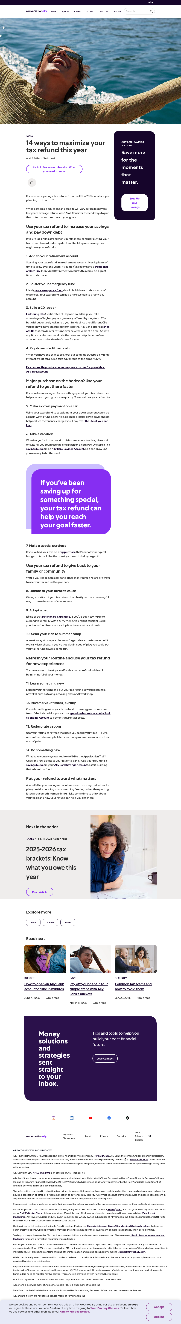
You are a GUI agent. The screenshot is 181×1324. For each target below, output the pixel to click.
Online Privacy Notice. (75, 1311)
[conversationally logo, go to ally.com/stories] (36, 11)
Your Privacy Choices (139, 1136)
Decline (159, 1317)
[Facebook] (109, 1118)
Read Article (39, 892)
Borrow (104, 11)
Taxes (68, 922)
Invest (77, 11)
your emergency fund (49, 290)
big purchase (68, 552)
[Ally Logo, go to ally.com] (150, 2)
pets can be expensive (56, 616)
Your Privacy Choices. (105, 1308)
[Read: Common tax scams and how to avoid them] (136, 959)
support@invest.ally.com (131, 1251)
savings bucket (35, 448)
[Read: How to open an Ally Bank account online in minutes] (45, 959)
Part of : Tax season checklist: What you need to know (54, 169)
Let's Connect (105, 1058)
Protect (90, 11)
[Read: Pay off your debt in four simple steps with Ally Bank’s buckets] (90, 959)
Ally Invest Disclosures (69, 1136)
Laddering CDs (35, 314)
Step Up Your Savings (135, 203)
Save (53, 11)
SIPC (118, 1209)
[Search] (151, 11)
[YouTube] (90, 1118)
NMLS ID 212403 (41, 1172)
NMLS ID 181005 (139, 1159)
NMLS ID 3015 (102, 1155)
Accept (159, 1307)
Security (121, 1136)
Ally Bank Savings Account (68, 448)
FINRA (111, 1209)
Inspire (117, 11)
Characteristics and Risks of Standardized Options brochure (118, 1225)
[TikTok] (127, 1118)
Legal (88, 1136)
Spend (65, 11)
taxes (29, 135)
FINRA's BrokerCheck (31, 1213)
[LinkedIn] (72, 1118)
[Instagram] (53, 1118)
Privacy (104, 1136)
